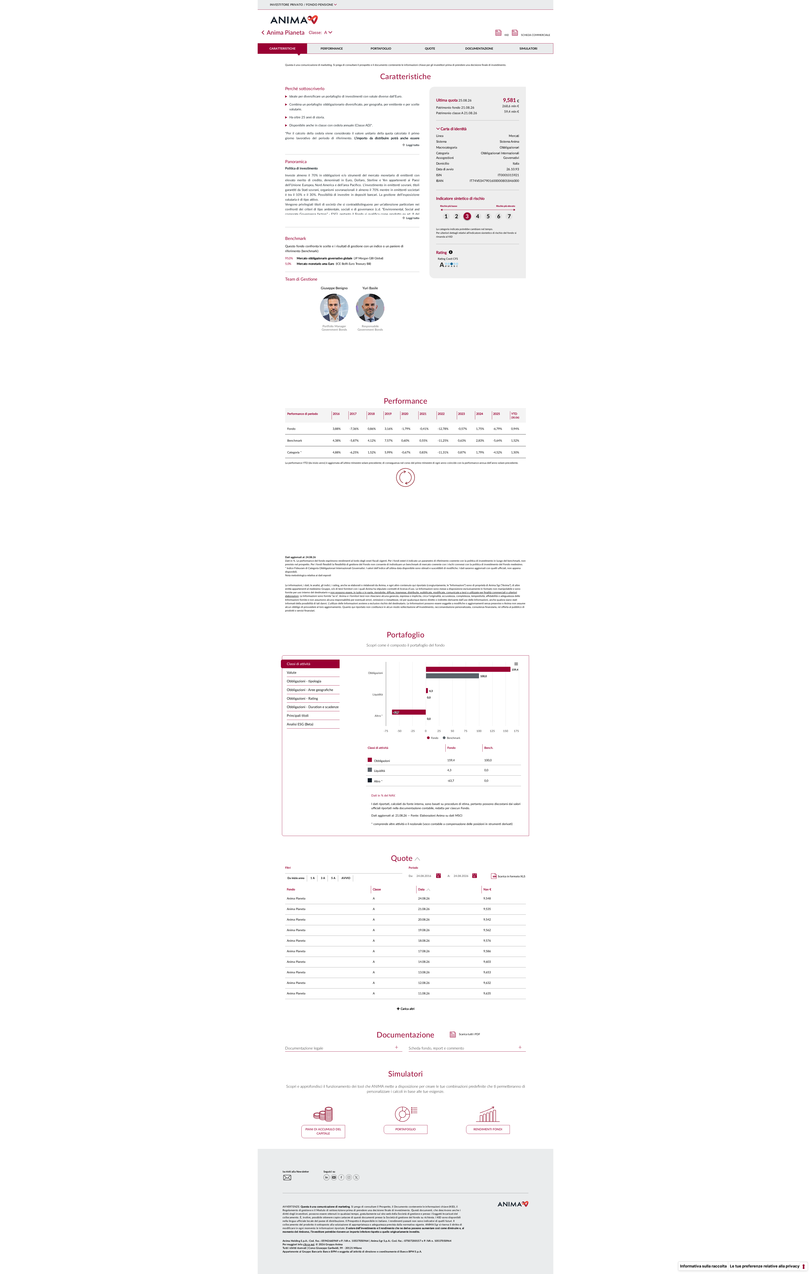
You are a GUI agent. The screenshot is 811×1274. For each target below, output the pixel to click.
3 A (323, 878)
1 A (312, 878)
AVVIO (346, 878)
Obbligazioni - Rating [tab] (302, 698)
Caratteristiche (282, 48)
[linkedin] (326, 1177)
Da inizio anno (295, 878)
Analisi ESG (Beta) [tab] (300, 724)
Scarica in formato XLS (511, 876)
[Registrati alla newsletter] (287, 1177)
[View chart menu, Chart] (516, 664)
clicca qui (308, 1244)
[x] (356, 1177)
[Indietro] (263, 33)
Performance (332, 48)
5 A (333, 878)
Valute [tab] (291, 672)
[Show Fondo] (432, 738)
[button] (451, 129)
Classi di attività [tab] (298, 664)
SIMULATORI (528, 48)
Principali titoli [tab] (298, 715)
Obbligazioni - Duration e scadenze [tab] (313, 707)
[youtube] (334, 1177)
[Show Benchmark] (452, 738)
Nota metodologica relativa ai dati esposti (308, 575)
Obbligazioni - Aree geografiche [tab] (310, 690)
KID (507, 35)
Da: (411, 876)
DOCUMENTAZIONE (479, 48)
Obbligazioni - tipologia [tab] (304, 681)
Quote (430, 48)
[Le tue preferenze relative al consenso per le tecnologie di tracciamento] (804, 1267)
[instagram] (349, 1177)
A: (449, 876)
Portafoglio (381, 48)
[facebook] (341, 1177)
